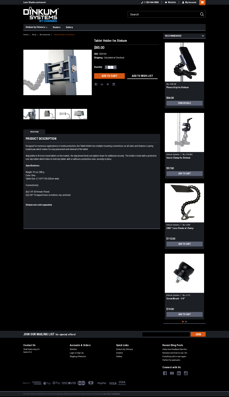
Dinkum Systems (173, 154)
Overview (34, 132)
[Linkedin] (113, 84)
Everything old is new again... (174, 356)
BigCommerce (87, 394)
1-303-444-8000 (151, 2)
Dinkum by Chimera (35, 27)
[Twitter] (108, 84)
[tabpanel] (184, 74)
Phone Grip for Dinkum (177, 87)
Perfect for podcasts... (171, 360)
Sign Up (80, 353)
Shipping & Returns (78, 356)
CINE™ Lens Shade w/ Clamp (179, 228)
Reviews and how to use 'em (174, 353)
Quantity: (98, 67)
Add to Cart (184, 173)
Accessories (45, 35)
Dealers (56, 27)
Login (72, 353)
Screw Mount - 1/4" (175, 298)
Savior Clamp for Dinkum (178, 158)
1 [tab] (183, 322)
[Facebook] (96, 84)
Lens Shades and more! (34, 2)
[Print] (102, 84)
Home (26, 35)
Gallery (69, 27)
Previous (200, 36)
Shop (34, 35)
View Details (184, 103)
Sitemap (67, 394)
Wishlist (172, 2)
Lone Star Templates (111, 394)
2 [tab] (186, 322)
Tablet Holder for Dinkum (64, 35)
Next (203, 36)
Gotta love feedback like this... (175, 349)
